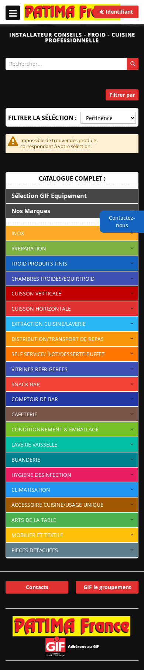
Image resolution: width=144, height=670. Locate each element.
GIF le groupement (107, 587)
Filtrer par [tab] (122, 94)
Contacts (37, 587)
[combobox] (72, 64)
